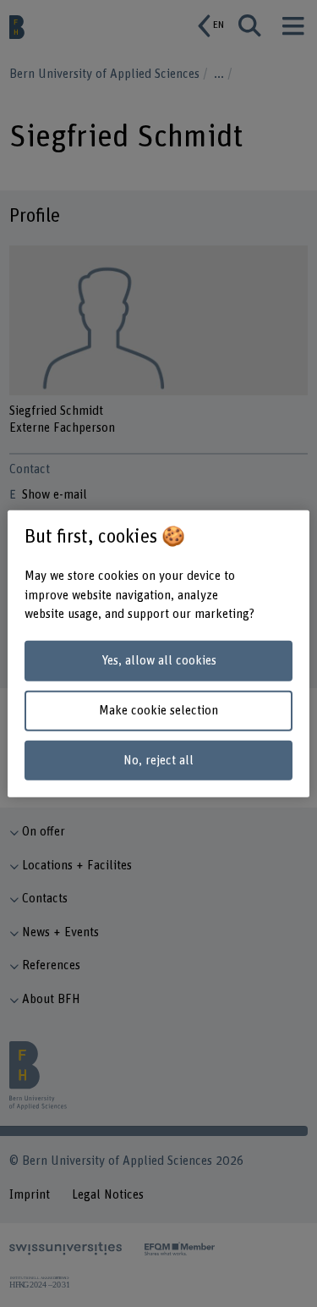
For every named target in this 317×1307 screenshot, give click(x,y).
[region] (158, 653)
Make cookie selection (158, 710)
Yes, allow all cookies (158, 660)
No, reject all (158, 759)
